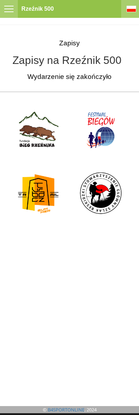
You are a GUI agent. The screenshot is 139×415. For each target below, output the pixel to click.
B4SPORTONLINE (66, 409)
